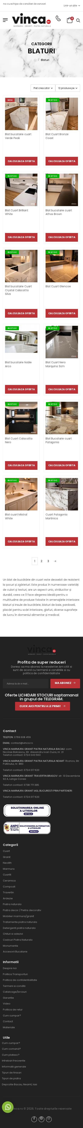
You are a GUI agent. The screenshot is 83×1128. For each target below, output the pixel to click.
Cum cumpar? (12, 1015)
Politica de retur (13, 1009)
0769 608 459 (22, 737)
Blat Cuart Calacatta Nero (18, 440)
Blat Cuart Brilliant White (16, 212)
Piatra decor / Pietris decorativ (22, 910)
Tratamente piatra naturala (20, 922)
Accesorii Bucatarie (15, 951)
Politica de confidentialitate (20, 980)
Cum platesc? (10, 1055)
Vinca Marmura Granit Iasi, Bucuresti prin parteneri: (38, 791)
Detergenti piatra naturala (19, 928)
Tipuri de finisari (11, 1072)
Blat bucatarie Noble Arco (18, 364)
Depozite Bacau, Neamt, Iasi (19, 1084)
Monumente (10, 946)
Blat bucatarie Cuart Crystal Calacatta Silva (18, 290)
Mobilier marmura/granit (18, 916)
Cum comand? (11, 1049)
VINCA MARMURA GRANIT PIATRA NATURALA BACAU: (34, 749)
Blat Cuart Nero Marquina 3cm (56, 364)
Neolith (7, 863)
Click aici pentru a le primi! (40, 706)
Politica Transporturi (15, 974)
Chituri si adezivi (13, 934)
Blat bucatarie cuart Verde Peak (18, 136)
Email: (6, 743)
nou (10, 100)
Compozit (9, 886)
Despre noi (10, 968)
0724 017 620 (31, 770)
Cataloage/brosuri (15, 992)
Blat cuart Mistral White (16, 516)
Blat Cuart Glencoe (58, 286)
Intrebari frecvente (13, 1060)
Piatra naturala (12, 904)
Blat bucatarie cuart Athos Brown (59, 212)
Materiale (9, 1027)
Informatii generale (14, 1066)
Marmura (8, 869)
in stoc (52, 100)
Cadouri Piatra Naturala (17, 940)
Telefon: (8, 737)
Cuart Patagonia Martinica (56, 516)
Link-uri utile (70, 5)
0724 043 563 (32, 755)
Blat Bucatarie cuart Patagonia (59, 440)
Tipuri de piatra (11, 1078)
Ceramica (9, 880)
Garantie (8, 998)
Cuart (6, 851)
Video (6, 1003)
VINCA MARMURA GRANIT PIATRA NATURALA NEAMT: (34, 761)
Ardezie (8, 898)
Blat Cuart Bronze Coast (57, 136)
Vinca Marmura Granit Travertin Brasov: (31, 776)
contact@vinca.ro (22, 743)
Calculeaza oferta (21, 161)
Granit (6, 857)
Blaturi (45, 60)
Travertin (8, 892)
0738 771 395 (31, 785)
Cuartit (7, 874)
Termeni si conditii (14, 986)
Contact (8, 1021)
